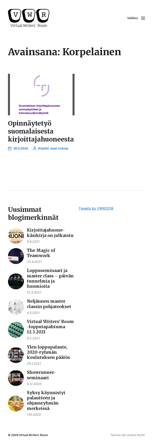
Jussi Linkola (59, 148)
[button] (136, 18)
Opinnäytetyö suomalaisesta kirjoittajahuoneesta (41, 131)
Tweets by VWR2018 (95, 208)
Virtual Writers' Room (33, 435)
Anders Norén (136, 435)
